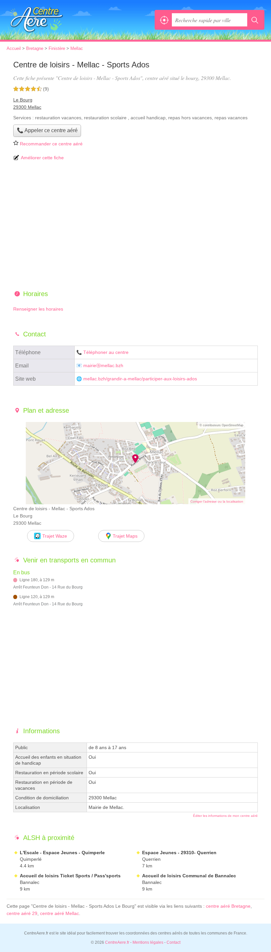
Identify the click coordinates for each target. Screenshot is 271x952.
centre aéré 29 (22, 913)
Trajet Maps (125, 536)
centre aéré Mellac (59, 913)
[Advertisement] (135, 226)
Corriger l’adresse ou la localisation (216, 501)
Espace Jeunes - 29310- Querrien (179, 852)
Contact (173, 942)
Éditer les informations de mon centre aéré (225, 816)
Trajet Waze (54, 536)
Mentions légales (148, 942)
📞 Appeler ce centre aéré (47, 130)
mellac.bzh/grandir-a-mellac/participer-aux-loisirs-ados (140, 378)
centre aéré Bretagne (228, 906)
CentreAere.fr (36, 20)
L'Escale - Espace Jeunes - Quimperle (62, 852)
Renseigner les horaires (38, 309)
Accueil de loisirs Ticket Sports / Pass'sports (70, 875)
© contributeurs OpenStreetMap (221, 425)
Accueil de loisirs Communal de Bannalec (189, 875)
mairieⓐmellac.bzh (103, 365)
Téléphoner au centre (106, 352)
